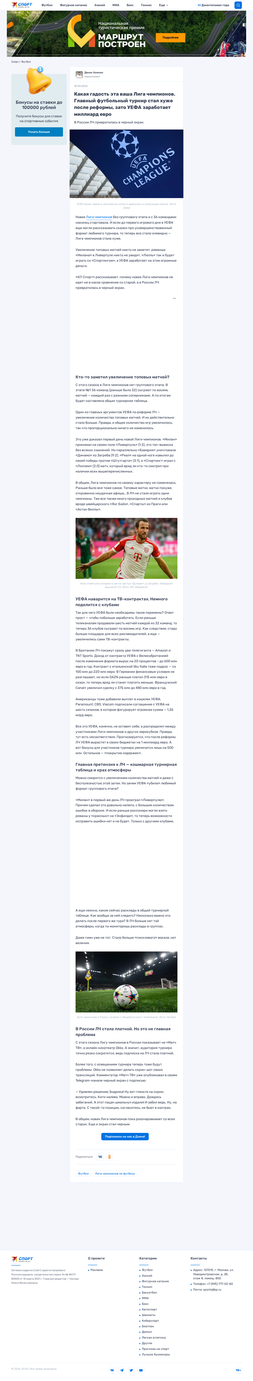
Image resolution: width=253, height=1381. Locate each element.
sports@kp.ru (212, 1289)
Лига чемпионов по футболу (115, 1173)
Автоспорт (149, 1309)
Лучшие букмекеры (156, 1354)
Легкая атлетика (154, 1337)
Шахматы (148, 1315)
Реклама (97, 1270)
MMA (115, 5)
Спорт (15, 61)
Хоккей (99, 5)
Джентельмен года (215, 5)
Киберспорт (150, 1320)
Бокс (130, 5)
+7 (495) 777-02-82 (220, 1284)
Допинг (147, 1332)
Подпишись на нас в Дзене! (125, 1136)
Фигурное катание (73, 5)
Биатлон (148, 1326)
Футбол (47, 5)
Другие (147, 1343)
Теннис (146, 5)
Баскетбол (149, 1292)
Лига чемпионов (99, 217)
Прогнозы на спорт (155, 1349)
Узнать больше (39, 132)
